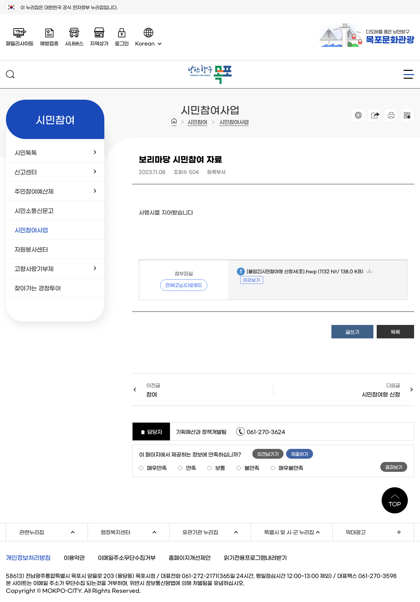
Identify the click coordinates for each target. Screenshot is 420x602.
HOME (174, 122)
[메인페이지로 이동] (210, 67)
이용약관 (74, 557)
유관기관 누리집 (216, 531)
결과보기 (393, 467)
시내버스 (74, 43)
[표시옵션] (358, 115)
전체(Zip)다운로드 (183, 285)
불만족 (251, 467)
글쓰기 (352, 331)
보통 (220, 467)
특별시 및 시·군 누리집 (298, 531)
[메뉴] (409, 74)
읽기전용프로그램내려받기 (255, 557)
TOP (394, 503)
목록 (395, 331)
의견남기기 (268, 454)
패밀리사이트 (19, 43)
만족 (191, 467)
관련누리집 (53, 531)
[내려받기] (391, 115)
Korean (145, 43)
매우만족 (157, 467)
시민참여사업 (234, 121)
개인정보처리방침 (28, 557)
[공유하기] (374, 115)
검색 (10, 74)
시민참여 (197, 121)
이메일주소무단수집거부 (127, 557)
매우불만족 (291, 467)
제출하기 (299, 454)
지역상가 (99, 43)
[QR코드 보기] (407, 115)
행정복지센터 (135, 531)
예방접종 (49, 43)
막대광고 (356, 531)
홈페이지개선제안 (190, 557)
